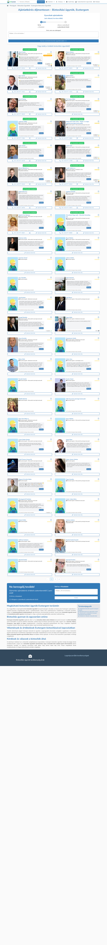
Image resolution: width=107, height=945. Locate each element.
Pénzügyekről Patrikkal (25, 499)
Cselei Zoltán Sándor (24, 439)
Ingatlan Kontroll (70, 191)
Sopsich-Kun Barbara (24, 215)
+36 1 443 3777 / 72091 (19, 138)
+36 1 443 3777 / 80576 (66, 68)
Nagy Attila (69, 317)
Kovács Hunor (69, 379)
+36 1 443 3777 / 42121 (66, 91)
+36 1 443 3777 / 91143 (19, 160)
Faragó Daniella (23, 317)
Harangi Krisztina (70, 560)
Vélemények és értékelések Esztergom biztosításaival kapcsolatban (87, 613)
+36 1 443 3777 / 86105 (19, 114)
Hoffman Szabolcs (23, 540)
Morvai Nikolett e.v (24, 168)
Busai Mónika (69, 238)
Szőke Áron (69, 359)
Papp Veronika (70, 479)
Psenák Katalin (23, 379)
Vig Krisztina (22, 297)
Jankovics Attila (23, 121)
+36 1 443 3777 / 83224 (66, 184)
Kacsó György (22, 99)
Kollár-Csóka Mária (71, 499)
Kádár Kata (69, 145)
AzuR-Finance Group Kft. (25, 459)
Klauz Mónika (69, 419)
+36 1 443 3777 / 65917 (19, 233)
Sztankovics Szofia (71, 338)
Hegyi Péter (69, 439)
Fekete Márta (69, 75)
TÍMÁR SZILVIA (23, 399)
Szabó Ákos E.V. (23, 191)
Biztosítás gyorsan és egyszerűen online (88, 611)
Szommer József (23, 258)
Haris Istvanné (70, 277)
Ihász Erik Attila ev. (24, 419)
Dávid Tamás (22, 52)
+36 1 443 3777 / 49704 (19, 207)
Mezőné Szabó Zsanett (72, 540)
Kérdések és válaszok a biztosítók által (88, 616)
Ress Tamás (22, 75)
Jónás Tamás (22, 145)
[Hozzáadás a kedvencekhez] (51, 52)
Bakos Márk (22, 359)
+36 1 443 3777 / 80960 (66, 233)
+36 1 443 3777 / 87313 (19, 68)
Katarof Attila (22, 520)
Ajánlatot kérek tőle (41, 68)
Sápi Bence (69, 297)
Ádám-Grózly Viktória (72, 459)
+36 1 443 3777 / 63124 (19, 184)
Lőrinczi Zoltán (70, 258)
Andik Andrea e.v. (70, 168)
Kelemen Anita (23, 238)
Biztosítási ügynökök (24, 6)
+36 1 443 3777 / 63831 (66, 138)
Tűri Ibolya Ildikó (70, 99)
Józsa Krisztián (22, 338)
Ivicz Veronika (22, 277)
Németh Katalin (23, 560)
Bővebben (40, 63)
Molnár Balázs (70, 52)
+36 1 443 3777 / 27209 (66, 160)
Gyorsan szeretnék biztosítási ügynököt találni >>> (53, 41)
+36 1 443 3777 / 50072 (66, 207)
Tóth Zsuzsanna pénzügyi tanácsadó (76, 399)
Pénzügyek (13, 6)
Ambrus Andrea (70, 520)
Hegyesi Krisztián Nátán (25, 479)
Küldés (76, 598)
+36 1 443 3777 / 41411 (19, 91)
